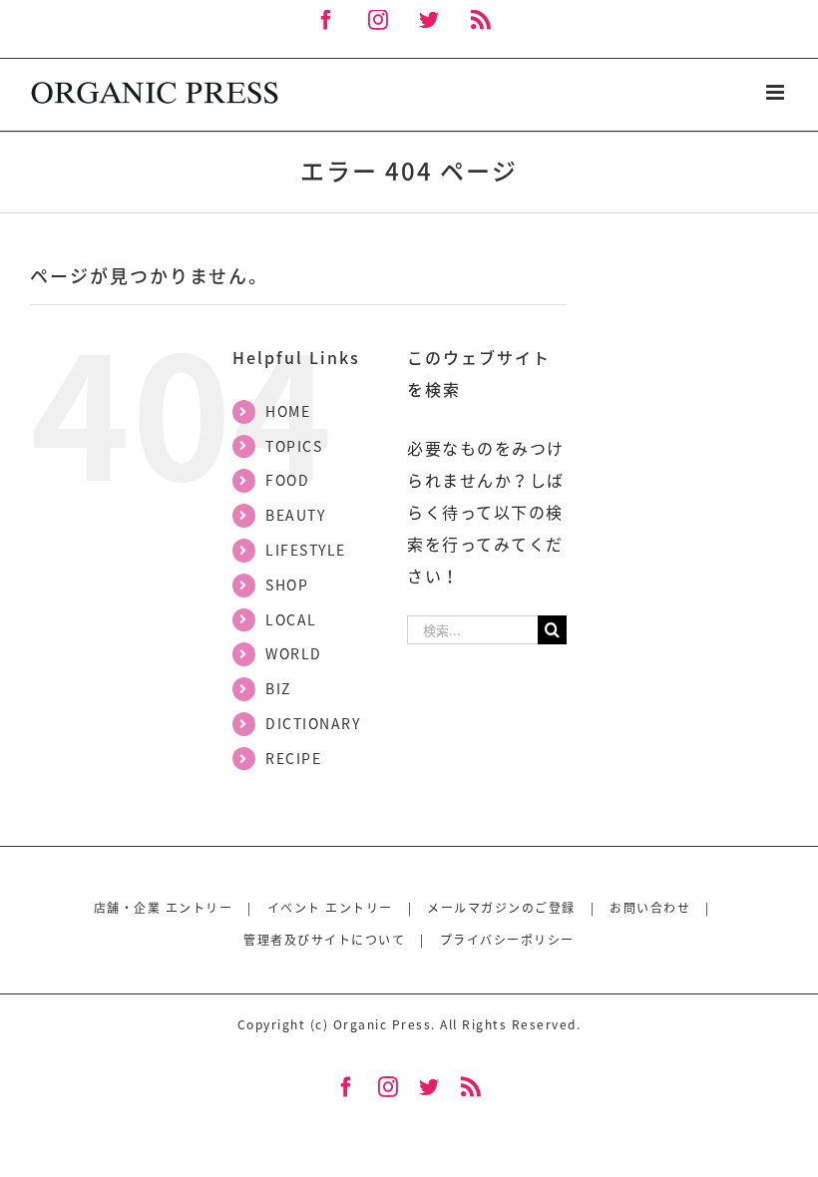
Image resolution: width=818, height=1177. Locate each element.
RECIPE (293, 758)
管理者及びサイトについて (324, 940)
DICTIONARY (312, 723)
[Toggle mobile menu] (777, 92)
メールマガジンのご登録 (501, 908)
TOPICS (293, 446)
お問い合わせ (650, 908)
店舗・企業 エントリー (163, 908)
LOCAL (291, 619)
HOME (287, 411)
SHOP (286, 584)
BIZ (278, 688)
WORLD (293, 653)
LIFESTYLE (305, 550)
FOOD (287, 480)
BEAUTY (295, 515)
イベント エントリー (330, 908)
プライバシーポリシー (507, 940)
